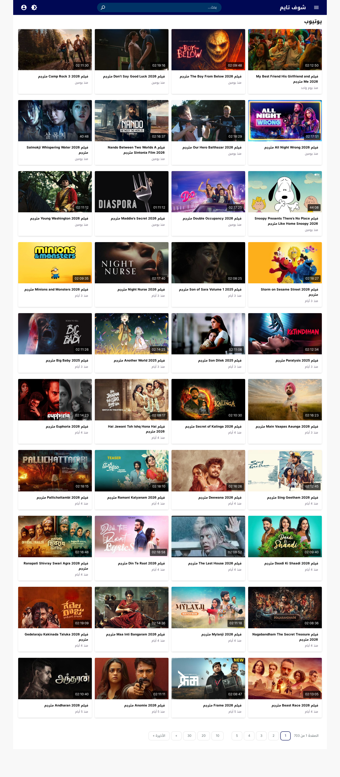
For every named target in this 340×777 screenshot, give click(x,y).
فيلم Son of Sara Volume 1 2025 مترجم (210, 289)
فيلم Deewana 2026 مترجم (219, 497)
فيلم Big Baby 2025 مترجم (67, 360)
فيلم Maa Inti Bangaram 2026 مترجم (135, 634)
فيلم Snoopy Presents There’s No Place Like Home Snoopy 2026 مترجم (286, 221)
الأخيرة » (159, 736)
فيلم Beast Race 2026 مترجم (295, 705)
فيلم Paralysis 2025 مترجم (297, 360)
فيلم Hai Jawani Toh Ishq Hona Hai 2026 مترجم (136, 429)
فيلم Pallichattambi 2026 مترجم (62, 497)
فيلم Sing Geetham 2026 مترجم (292, 497)
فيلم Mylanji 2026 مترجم (221, 634)
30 (189, 736)
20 (204, 736)
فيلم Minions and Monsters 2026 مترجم (56, 289)
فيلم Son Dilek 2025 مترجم (219, 360)
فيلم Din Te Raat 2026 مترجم (141, 563)
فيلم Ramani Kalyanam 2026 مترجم (136, 497)
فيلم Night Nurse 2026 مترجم (141, 289)
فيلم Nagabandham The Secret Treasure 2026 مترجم (285, 637)
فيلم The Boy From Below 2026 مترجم (210, 76)
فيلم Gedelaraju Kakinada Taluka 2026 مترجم (56, 637)
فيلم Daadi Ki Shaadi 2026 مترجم (291, 563)
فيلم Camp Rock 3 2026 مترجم (63, 76)
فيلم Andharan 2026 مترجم (66, 705)
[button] (103, 7)
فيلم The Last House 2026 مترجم (214, 563)
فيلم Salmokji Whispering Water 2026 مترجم (57, 150)
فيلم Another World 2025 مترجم (139, 360)
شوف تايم (293, 7)
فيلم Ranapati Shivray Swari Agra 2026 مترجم (56, 566)
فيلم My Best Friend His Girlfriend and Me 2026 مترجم (287, 79)
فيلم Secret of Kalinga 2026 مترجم (213, 426)
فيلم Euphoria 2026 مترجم (67, 426)
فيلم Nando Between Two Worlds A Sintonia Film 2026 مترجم (136, 150)
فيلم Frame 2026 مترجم (222, 705)
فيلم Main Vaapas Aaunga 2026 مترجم (287, 426)
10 (217, 736)
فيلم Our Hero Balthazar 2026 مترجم (211, 147)
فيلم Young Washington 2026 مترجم (59, 218)
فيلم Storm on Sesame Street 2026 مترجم (289, 292)
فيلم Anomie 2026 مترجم (144, 705)
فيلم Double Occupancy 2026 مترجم (212, 218)
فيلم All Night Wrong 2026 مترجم (291, 147)
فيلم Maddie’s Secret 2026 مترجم (138, 218)
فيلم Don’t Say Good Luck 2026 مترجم (134, 76)
